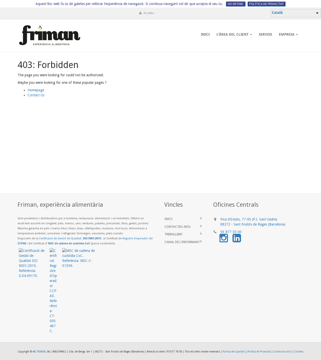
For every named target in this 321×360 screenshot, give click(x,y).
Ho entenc (236, 4)
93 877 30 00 (231, 232)
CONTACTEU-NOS (178, 227)
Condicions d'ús (282, 351)
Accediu (148, 13)
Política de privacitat (266, 4)
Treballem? (174, 234)
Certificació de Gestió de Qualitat (70, 238)
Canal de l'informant (183, 242)
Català (277, 13)
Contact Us (36, 95)
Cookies (298, 351)
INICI (169, 219)
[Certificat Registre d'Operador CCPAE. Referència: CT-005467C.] (56, 290)
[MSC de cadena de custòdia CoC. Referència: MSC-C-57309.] (81, 258)
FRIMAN (41, 351)
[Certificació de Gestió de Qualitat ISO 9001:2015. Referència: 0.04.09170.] (34, 263)
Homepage (36, 90)
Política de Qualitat (234, 351)
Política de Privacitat (259, 351)
